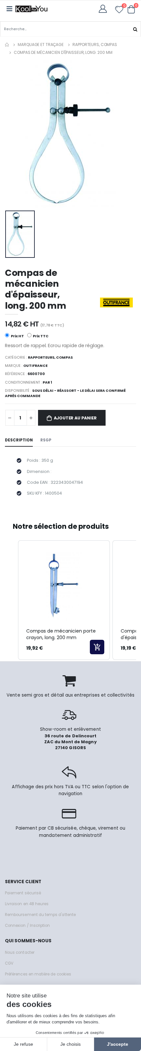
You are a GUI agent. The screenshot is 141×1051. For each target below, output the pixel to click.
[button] (131, 9)
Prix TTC (40, 336)
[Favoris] (119, 10)
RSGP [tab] (45, 440)
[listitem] (64, 600)
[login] (105, 8)
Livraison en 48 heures (27, 903)
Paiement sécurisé (23, 893)
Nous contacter (19, 952)
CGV (9, 963)
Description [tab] (19, 440)
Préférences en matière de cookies (38, 974)
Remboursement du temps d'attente (40, 914)
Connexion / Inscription (27, 925)
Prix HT (17, 336)
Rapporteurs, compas (94, 44)
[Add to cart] (97, 647)
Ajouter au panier (75, 418)
